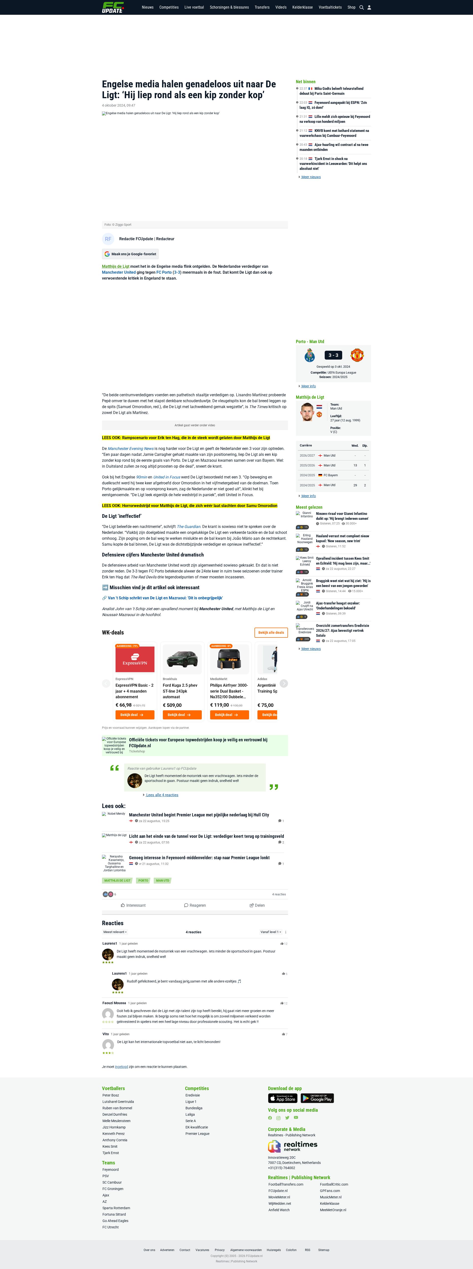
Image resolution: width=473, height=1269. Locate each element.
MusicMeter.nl (330, 1197)
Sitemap (323, 1250)
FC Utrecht (110, 1227)
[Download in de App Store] (283, 1098)
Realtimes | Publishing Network (236, 1261)
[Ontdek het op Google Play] (317, 1098)
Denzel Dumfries (114, 1114)
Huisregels (274, 1250)
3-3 (177, 272)
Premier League (197, 1134)
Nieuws (147, 7)
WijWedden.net (280, 1204)
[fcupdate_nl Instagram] (278, 1118)
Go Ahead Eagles (115, 1221)
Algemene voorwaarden (246, 1250)
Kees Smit (110, 1146)
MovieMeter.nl (279, 1197)
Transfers (262, 7)
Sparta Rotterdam (116, 1208)
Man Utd (162, 880)
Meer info (308, 386)
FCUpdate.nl (278, 1191)
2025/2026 (307, 465)
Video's (281, 7)
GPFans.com (330, 1191)
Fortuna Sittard (114, 1214)
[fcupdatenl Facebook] (270, 1118)
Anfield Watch (279, 1210)
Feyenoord (110, 1170)
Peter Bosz (110, 1095)
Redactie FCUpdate (136, 239)
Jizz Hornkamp (114, 1127)
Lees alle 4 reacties (161, 795)
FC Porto (164, 272)
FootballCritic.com (334, 1184)
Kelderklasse (302, 7)
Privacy (220, 1250)
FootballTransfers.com (286, 1184)
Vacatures (202, 1250)
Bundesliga (194, 1108)
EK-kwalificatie (197, 1127)
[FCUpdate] (113, 7)
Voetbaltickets (330, 7)
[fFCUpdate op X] (287, 1118)
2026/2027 (307, 455)
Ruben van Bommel (117, 1108)
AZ (104, 1202)
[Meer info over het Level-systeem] (286, 932)
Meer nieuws (311, 177)
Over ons (149, 1250)
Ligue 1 (191, 1102)
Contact (185, 1250)
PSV (105, 1176)
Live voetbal (194, 7)
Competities (169, 7)
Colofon (291, 1250)
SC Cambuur (112, 1182)
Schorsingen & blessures (229, 7)
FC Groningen (112, 1189)
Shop (351, 7)
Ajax (105, 1195)
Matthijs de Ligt (115, 266)
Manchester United (119, 272)
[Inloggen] (367, 7)
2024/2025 (339, 377)
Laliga (190, 1114)
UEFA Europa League (342, 372)
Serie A (191, 1121)
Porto (143, 880)
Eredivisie (193, 1095)
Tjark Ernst (110, 1153)
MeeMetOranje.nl (333, 1210)
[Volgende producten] (284, 683)
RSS (307, 1250)
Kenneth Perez (113, 1134)
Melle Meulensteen (116, 1121)
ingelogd (121, 1067)
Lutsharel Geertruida (118, 1102)
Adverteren (167, 1250)
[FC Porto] (309, 355)
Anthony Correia (114, 1140)
